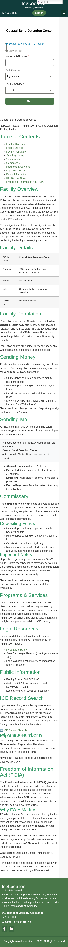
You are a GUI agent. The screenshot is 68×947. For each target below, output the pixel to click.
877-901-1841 (9, 13)
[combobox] (29, 76)
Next (29, 101)
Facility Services (15, 84)
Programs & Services (18, 166)
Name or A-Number (17, 56)
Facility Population (16, 151)
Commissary (13, 163)
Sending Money (15, 155)
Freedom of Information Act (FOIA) (25, 182)
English (44, 2)
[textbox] (27, 90)
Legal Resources (15, 170)
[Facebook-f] (4, 929)
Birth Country (12, 70)
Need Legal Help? (16, 649)
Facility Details (14, 148)
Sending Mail (13, 159)
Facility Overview (16, 144)
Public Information (16, 174)
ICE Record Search (17, 178)
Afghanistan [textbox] (13, 76)
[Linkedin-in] (11, 929)
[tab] (24, 44)
